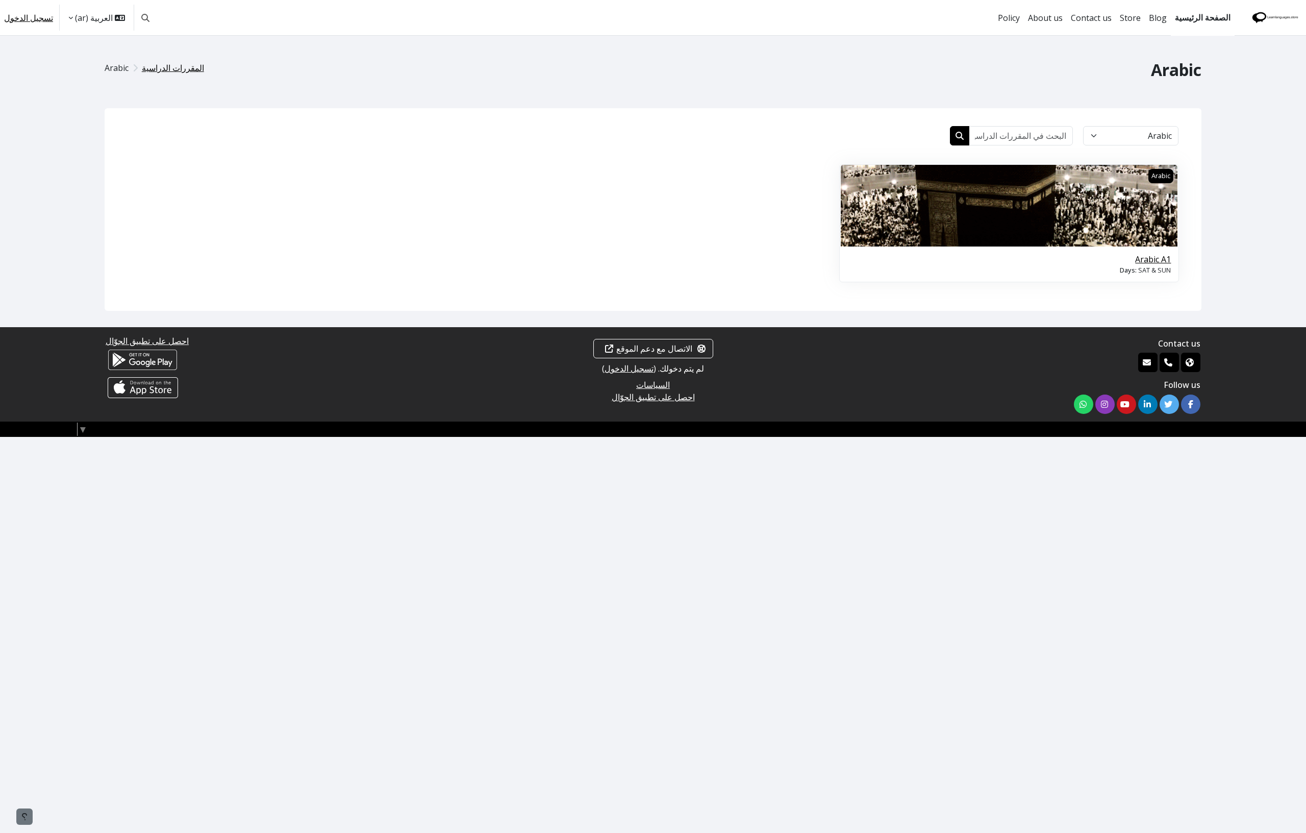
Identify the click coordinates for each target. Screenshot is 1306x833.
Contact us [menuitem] (1091, 17)
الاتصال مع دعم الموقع (654, 348)
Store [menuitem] (1130, 17)
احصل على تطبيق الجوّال (653, 397)
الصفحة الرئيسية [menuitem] (1202, 17)
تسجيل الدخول (28, 17)
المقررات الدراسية (173, 68)
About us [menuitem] (1045, 17)
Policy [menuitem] (1009, 17)
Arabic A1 (1153, 259)
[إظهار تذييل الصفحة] (24, 816)
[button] (145, 17)
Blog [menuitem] (1158, 17)
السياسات (653, 384)
